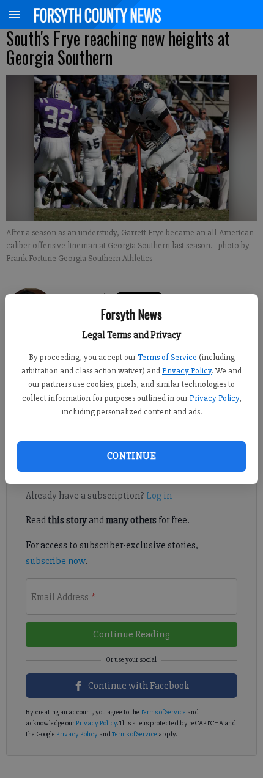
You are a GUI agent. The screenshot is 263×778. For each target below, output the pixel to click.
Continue (131, 456)
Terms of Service (167, 357)
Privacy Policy (187, 370)
